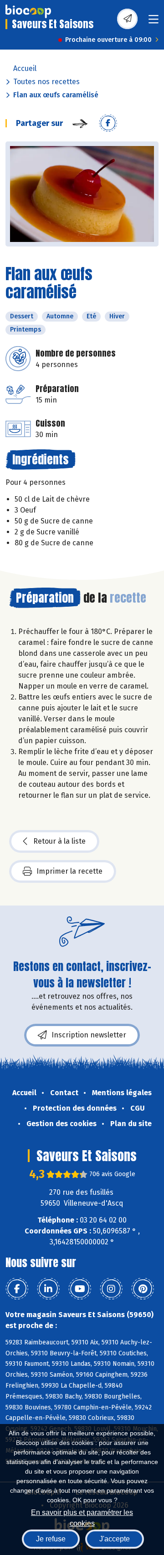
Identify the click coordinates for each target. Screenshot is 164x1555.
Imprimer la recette (69, 871)
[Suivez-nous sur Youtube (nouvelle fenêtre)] (79, 1289)
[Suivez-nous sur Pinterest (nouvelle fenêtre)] (142, 1289)
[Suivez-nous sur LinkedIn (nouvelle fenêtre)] (48, 1289)
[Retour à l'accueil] (28, 11)
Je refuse (51, 1539)
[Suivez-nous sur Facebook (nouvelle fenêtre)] (16, 1289)
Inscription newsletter (88, 1035)
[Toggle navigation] (154, 22)
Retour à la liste (59, 841)
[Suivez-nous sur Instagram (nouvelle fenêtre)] (111, 1289)
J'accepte (114, 1539)
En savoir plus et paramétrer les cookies (82, 1517)
